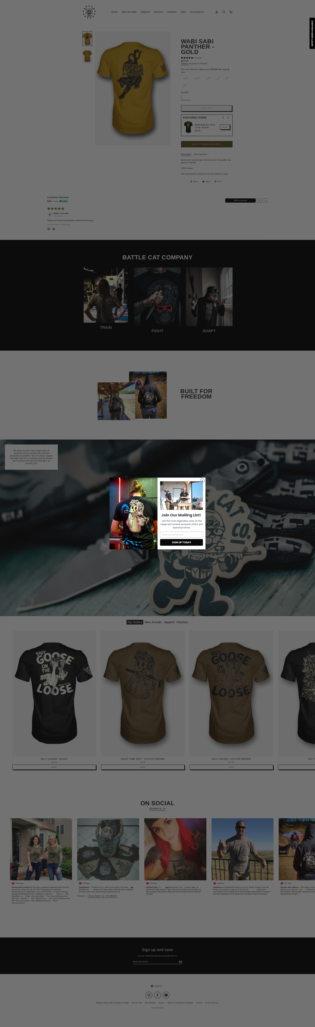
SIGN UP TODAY (181, 542)
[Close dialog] (202, 481)
